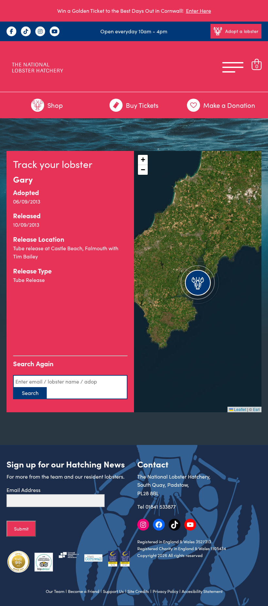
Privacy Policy (165, 591)
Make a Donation (229, 105)
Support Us (113, 591)
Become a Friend (83, 591)
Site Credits (138, 591)
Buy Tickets (142, 105)
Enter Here (198, 10)
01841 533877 (160, 506)
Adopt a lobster (241, 31)
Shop (55, 105)
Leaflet (239, 409)
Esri (256, 409)
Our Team (55, 591)
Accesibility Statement (202, 591)
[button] (197, 281)
